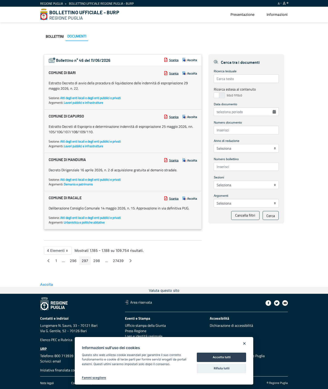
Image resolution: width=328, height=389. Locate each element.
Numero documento (228, 122)
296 (74, 262)
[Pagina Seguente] (130, 261)
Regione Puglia (51, 3)
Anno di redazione (226, 140)
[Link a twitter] (277, 303)
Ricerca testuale (225, 71)
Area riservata (141, 302)
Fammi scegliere (94, 377)
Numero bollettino (226, 159)
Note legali (47, 383)
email (57, 361)
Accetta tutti (221, 357)
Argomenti (221, 195)
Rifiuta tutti (221, 368)
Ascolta (192, 60)
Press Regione (135, 330)
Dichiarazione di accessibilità (231, 325)
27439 (119, 262)
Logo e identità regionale (143, 336)
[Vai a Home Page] (44, 14)
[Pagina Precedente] (48, 261)
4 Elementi (59, 251)
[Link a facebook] (268, 303)
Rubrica (66, 339)
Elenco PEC (48, 339)
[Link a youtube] (285, 303)
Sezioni (219, 177)
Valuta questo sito (164, 290)
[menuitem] (242, 14)
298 (98, 262)
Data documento (225, 104)
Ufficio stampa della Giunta (145, 325)
